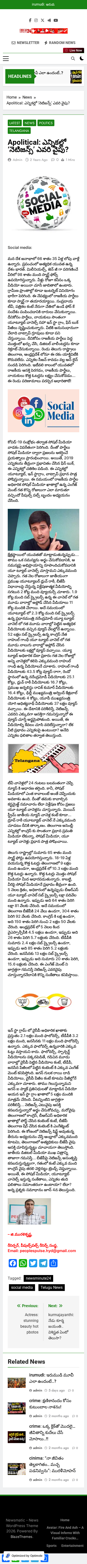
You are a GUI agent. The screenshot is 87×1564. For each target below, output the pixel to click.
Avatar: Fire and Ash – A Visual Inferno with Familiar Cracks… (65, 1533)
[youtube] (55, 20)
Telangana (19, 130)
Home (65, 1520)
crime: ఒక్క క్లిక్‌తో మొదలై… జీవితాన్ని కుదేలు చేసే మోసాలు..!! (52, 1432)
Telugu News (52, 1287)
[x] (42, 20)
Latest (14, 123)
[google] (49, 20)
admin (17, 159)
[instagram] (36, 20)
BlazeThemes (21, 1537)
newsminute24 (38, 1278)
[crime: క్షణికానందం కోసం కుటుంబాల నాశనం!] (75, 79)
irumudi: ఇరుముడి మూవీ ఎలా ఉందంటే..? (45, 5)
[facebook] (30, 20)
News (30, 123)
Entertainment (72, 1546)
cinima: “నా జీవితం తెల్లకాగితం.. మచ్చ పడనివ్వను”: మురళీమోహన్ (52, 1464)
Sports (51, 1546)
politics (46, 123)
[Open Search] (73, 58)
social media (22, 1287)
